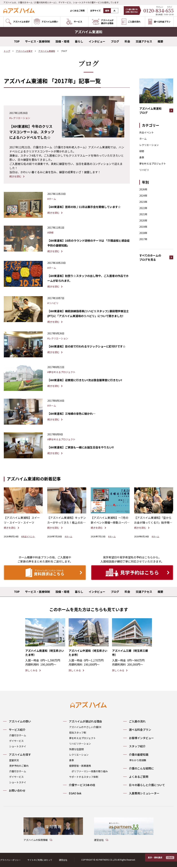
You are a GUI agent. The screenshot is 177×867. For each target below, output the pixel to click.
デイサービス (16, 741)
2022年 (143, 208)
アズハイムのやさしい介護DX (85, 727)
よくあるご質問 (77, 10)
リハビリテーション (80, 743)
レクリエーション (149, 145)
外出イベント (146, 132)
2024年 (143, 195)
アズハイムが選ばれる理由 (85, 721)
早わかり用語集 (137, 760)
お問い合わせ (17, 790)
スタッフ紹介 (137, 746)
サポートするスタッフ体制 (83, 776)
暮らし (79, 41)
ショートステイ (17, 746)
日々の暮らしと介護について (147, 785)
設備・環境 (62, 41)
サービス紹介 (17, 729)
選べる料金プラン (140, 729)
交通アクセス (144, 41)
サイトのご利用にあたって (39, 859)
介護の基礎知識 (138, 754)
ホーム (143, 138)
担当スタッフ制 (77, 732)
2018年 (143, 233)
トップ (7, 50)
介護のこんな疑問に (141, 768)
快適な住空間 (76, 749)
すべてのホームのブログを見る (150, 257)
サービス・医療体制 (37, 41)
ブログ (115, 41)
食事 (141, 157)
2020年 (143, 220)
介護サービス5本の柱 (82, 785)
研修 (141, 151)
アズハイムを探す (24, 50)
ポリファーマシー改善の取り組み (90, 771)
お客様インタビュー (141, 738)
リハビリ (144, 169)
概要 (160, 41)
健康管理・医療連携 (80, 765)
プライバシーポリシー (10, 859)
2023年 (143, 201)
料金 (127, 41)
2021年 (143, 214)
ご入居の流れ (137, 721)
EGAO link (75, 793)
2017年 (143, 239)
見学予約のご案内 (19, 765)
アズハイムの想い (20, 721)
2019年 (143, 226)
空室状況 (14, 760)
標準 (107, 11)
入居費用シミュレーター (144, 793)
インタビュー (97, 41)
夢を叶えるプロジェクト (152, 163)
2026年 (143, 189)
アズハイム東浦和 (46, 50)
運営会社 (63, 859)
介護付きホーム (17, 735)
